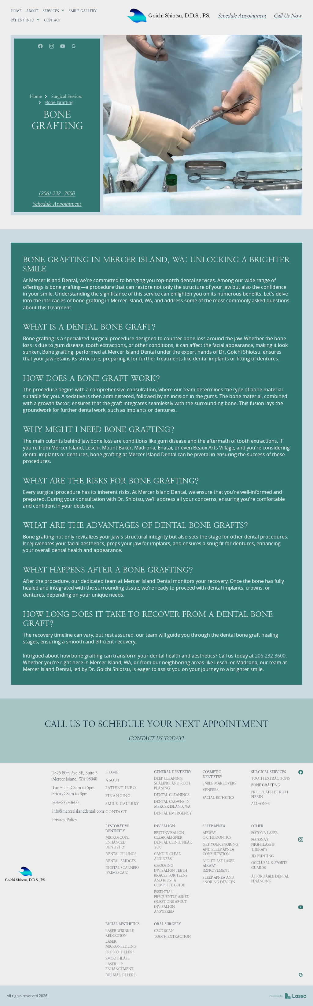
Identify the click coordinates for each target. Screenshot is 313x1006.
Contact (116, 812)
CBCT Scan (164, 931)
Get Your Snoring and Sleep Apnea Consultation (220, 849)
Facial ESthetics (218, 798)
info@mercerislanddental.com (78, 811)
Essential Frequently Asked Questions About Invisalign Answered (172, 901)
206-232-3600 (269, 655)
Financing (118, 796)
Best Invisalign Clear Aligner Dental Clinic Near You (173, 840)
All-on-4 (260, 804)
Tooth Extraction (172, 937)
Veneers (211, 790)
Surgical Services (66, 96)
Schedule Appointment (242, 16)
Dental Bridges (120, 861)
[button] (53, 11)
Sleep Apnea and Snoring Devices (219, 880)
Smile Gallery (122, 804)
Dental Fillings (120, 854)
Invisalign (164, 826)
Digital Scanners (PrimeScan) (122, 870)
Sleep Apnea (214, 826)
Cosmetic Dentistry (212, 774)
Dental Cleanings (172, 795)
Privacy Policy (64, 819)
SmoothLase (117, 958)
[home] (169, 15)
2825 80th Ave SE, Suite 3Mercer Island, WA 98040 (75, 775)
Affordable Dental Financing (270, 878)
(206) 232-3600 (57, 193)
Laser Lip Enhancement (119, 966)
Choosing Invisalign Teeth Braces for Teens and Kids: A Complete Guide (170, 875)
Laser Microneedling (120, 944)
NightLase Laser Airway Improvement (219, 866)
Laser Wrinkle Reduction (119, 933)
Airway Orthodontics (217, 835)
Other (257, 826)
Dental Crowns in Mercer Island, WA (172, 804)
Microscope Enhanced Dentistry (117, 842)
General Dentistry (172, 772)
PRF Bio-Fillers (119, 952)
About (112, 780)
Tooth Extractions (270, 779)
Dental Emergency (173, 813)
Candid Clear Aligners (167, 856)
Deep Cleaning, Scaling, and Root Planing (172, 783)
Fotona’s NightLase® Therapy (262, 844)
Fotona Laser (264, 833)
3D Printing (262, 856)
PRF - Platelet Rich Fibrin (269, 794)
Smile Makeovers (219, 783)
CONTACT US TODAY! (156, 738)
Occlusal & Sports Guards (269, 865)
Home (36, 96)
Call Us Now (288, 16)
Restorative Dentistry (117, 828)
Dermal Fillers (120, 975)
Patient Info (120, 788)
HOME (112, 772)
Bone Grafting (265, 785)
